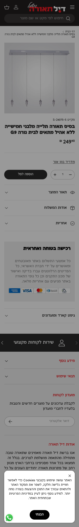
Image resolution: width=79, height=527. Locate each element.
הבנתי (40, 514)
